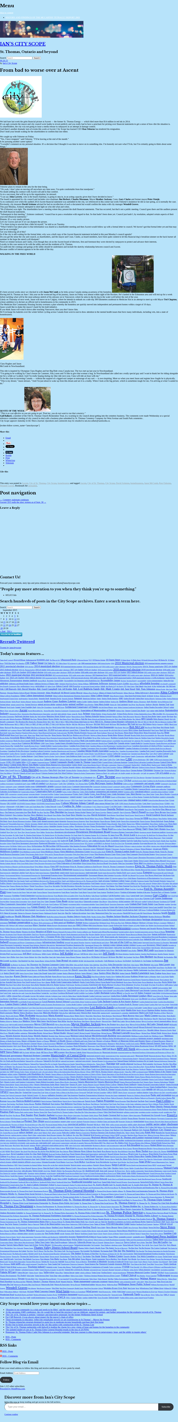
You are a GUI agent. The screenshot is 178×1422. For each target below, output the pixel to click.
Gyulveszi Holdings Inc (167, 910)
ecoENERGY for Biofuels (102, 843)
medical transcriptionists (112, 1027)
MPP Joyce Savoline (142, 1049)
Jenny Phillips (11, 957)
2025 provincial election (80, 678)
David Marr (13, 818)
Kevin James (128, 982)
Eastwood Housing (47, 843)
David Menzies (51, 818)
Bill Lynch (105, 724)
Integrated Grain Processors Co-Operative (155, 942)
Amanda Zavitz (55, 698)
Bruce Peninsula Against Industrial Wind (59, 738)
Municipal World (141, 1056)
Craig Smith (79, 800)
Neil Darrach (138, 1064)
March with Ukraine (12, 1016)
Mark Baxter (97, 1016)
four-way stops (31, 892)
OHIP (93, 1072)
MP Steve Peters (47, 1052)
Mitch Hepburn (121, 1043)
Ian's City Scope (23, 44)
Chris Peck (52, 770)
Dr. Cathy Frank (18, 835)
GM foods (137, 901)
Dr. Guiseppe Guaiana (89, 835)
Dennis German (145, 821)
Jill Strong (111, 957)
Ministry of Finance (42, 1041)
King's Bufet (17, 985)
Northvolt (142, 1069)
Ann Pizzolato (140, 704)
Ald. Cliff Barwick (8, 689)
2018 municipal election (127, 669)
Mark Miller (19, 1018)
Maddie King (131, 1010)
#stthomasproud (31, 660)
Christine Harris (125, 770)
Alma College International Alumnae (36, 695)
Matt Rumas (77, 1021)
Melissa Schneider (49, 1030)
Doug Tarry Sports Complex (27, 832)
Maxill (114, 1021)
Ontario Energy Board (104, 1077)
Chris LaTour (43, 770)
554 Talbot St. (49, 663)
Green (29, 907)
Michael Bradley (59, 1033)
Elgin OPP (54, 866)
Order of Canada (50, 1092)
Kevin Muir (157, 982)
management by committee (119, 1013)
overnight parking (171, 1092)
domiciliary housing (55, 826)
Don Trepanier (26, 829)
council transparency (61, 797)
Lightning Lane (56, 996)
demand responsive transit (50, 821)
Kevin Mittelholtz (147, 982)
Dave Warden (77, 815)
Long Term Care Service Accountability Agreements (45, 1008)
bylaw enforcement (157, 741)
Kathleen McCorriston (123, 977)
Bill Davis (62, 724)
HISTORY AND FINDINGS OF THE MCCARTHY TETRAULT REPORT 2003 (43, 17)
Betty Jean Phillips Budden (123, 719)
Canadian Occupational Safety (129, 751)
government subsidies (88, 904)
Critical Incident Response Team (158, 800)
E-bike (47, 841)
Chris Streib (61, 770)
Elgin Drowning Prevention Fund (45, 863)
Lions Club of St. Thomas (161, 996)
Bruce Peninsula (41, 738)
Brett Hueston (119, 733)
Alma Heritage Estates (117, 696)
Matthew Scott (17, 1021)
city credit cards (112, 773)
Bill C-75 (48, 724)
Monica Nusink (43, 1046)
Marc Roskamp (27, 1015)
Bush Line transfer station (90, 740)
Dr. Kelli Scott (151, 835)
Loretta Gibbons (84, 1008)
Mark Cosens (151, 1015)
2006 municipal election (89, 663)
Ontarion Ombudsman (161, 1082)
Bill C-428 (55, 724)
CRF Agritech (108, 800)
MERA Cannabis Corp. (139, 1030)
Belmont (26, 719)
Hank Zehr (61, 913)
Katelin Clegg (110, 976)
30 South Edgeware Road (149, 660)
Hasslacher (157, 913)
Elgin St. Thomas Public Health (153, 866)
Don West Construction (40, 829)
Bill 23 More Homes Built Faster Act (77, 722)
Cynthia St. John (71, 806)
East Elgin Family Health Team (159, 841)
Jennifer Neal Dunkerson (149, 954)
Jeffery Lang (46, 954)
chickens (78, 767)
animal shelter (62, 704)
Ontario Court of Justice (62, 1077)
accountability (142, 680)
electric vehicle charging (53, 849)
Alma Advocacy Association (147, 693)
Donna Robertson (165, 826)
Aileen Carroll (62, 686)
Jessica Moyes (86, 957)
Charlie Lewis (155, 765)
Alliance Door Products (90, 693)
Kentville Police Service (14, 982)
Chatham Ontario (28, 767)
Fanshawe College (117, 881)
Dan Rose (40, 812)
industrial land (149, 939)
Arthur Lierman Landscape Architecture (130, 707)
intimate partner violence (126, 945)
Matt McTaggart (51, 1021)
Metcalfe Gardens (14, 1033)
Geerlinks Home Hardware (57, 898)
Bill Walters (147, 724)
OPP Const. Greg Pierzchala (165, 1089)
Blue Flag (49, 727)
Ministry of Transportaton (88, 1044)
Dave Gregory (6, 815)
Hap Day (68, 913)
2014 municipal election (47, 666)
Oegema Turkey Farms (21, 1072)
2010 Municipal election (129, 663)
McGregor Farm (5, 1027)
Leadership (172, 990)
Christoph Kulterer (170, 770)
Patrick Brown (57, 1101)
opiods (143, 1089)
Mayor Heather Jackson (86, 1024)
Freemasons (8, 895)
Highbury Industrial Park (91, 923)
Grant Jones (147, 904)
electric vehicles (67, 849)
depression (34, 824)
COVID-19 (49, 800)
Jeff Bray (27, 953)
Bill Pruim (113, 724)
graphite (167, 904)
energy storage (131, 873)
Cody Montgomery (52, 783)
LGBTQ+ (3, 996)
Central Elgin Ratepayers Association (55, 765)
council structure (46, 797)
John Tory (93, 967)
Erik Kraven (167, 875)
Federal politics (54, 883)
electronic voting (89, 849)
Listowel (68, 999)
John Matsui (11, 967)
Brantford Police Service (30, 733)
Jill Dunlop (95, 957)
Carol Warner (39, 756)
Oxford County (33, 1095)
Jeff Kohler (66, 953)
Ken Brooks (65, 979)
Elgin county (40, 857)
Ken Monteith (118, 980)
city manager (151, 773)
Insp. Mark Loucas (135, 942)
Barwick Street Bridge (149, 716)
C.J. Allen (168, 740)
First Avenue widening (98, 886)
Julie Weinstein (128, 970)
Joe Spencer (22, 965)
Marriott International (64, 1018)
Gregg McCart (19, 910)
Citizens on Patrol (101, 773)
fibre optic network (145, 883)
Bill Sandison (122, 724)
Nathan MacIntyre (116, 1058)
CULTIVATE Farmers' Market (26, 803)
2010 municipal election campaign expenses (158, 663)
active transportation (155, 681)
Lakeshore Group (119, 988)
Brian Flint (160, 733)
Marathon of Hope (160, 1013)
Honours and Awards (148, 928)
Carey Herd (153, 753)
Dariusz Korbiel (80, 812)
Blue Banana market (18, 727)
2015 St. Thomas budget (27, 670)
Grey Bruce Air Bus (100, 910)
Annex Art (113, 704)
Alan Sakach (139, 686)
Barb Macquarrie (128, 716)
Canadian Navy (114, 751)
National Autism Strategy (130, 1058)
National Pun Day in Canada (48, 1064)
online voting (12, 1074)
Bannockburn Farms (78, 716)
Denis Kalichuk (95, 821)
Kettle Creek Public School (90, 982)
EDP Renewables (62, 846)
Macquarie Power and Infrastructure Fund (106, 1010)
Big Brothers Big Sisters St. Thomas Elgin (31, 722)
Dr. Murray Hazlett (24, 838)
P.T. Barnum (43, 1095)
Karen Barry (9, 977)
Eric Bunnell (132, 875)
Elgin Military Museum (42, 866)
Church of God (25, 773)
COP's (6, 794)
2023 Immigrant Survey (100, 675)
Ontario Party (64, 1085)
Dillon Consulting (142, 824)
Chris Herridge (30, 770)
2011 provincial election (12, 666)
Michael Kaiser (96, 1033)
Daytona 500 (138, 818)
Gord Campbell (33, 904)
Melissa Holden (28, 1030)
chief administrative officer (91, 767)
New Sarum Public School (65, 1066)
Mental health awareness (93, 1030)
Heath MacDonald (27, 920)
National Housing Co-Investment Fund (104, 1061)
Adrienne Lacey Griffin (119, 683)
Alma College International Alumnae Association (71, 696)
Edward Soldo (119, 846)
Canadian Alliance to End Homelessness (103, 746)
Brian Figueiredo (150, 733)
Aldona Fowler (160, 689)
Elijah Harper (34, 870)
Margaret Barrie (42, 1016)
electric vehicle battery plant (36, 849)
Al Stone (156, 696)
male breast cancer (75, 1013)
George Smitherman (163, 898)
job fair (80, 961)
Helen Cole (37, 920)
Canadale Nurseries (149, 743)
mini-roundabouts (132, 1038)
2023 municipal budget (118, 675)
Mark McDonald (7, 1018)
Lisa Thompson (59, 999)
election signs (155, 846)
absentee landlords (30, 681)
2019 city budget (19, 672)
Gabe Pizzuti (96, 895)
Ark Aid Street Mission (106, 707)
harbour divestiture (79, 913)
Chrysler (16, 773)
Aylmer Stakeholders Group (143, 714)
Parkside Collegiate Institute (35, 1098)
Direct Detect (154, 824)
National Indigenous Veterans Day (165, 1061)
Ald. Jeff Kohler (65, 689)
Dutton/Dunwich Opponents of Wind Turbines (30, 841)
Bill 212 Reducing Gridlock (164, 722)
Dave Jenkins (18, 815)
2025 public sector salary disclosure (101, 678)
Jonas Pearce (160, 967)
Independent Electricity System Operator (15, 939)
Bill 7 (53, 722)
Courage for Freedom (151, 797)
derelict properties (63, 824)
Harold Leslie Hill (137, 913)
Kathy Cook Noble (163, 976)
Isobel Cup (81, 947)
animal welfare (76, 704)
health (164, 913)
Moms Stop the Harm (29, 1046)
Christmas (148, 770)
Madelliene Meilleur (167, 1010)
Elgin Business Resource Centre (105, 854)
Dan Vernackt (69, 812)
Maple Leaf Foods (146, 1013)
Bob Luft (126, 727)
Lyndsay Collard (17, 1010)
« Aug (2, 631)
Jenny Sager (20, 957)
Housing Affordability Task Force (28, 934)
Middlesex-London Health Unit (141, 1036)
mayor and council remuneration (21, 1024)
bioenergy (160, 724)
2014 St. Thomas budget (134, 666)
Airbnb (102, 686)
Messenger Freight (166, 1030)
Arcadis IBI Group (58, 707)
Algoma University (37, 693)
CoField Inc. (71, 784)
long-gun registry (164, 1004)
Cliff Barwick (14, 780)
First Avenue (87, 886)
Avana (69, 714)
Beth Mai (84, 719)
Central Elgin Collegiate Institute (114, 762)
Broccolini (161, 735)
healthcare (9, 916)
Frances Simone (42, 892)
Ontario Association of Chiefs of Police (88, 1074)
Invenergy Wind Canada (157, 945)
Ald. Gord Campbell (47, 689)
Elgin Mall (138, 863)
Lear (1, 993)
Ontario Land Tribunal (156, 1079)
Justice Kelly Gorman (55, 973)
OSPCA (109, 1092)
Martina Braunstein (78, 1018)
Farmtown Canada (143, 881)
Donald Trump (121, 826)
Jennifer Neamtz (163, 954)
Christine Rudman (137, 770)
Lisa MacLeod (22, 999)
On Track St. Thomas (106, 1089)
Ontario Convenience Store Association (37, 1076)
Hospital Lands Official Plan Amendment (105, 932)
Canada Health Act (136, 743)
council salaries (33, 797)
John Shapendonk (76, 967)
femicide (103, 883)
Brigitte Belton (112, 735)
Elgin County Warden (131, 861)
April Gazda (11, 707)
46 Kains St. (162, 660)
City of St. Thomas (37, 483)
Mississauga (111, 1043)
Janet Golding (100, 950)
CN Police (120, 781)
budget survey (105, 738)
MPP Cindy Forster (79, 1049)
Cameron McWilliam (31, 743)
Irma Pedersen (11, 948)
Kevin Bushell (106, 982)
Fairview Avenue (6, 881)
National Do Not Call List (51, 1061)
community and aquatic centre (147, 783)
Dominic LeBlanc (68, 826)
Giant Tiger (40, 901)
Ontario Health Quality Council (47, 1079)
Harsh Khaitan (147, 913)
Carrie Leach (86, 756)
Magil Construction (6, 1013)
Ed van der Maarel (106, 846)
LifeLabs (48, 996)
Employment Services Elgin (107, 873)
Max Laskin (121, 1021)
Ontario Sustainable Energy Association (12, 1089)
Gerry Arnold (32, 901)
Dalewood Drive (28, 809)
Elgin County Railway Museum (82, 860)
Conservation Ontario (28, 792)
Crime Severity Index (120, 800)
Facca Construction (166, 878)
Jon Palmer (11, 970)
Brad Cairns (155, 730)
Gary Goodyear (173, 895)
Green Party (168, 907)
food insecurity (39, 889)
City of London (162, 773)
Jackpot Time (136, 947)
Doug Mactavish (128, 829)
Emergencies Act (5, 873)
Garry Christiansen (146, 896)
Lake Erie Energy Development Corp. (43, 988)
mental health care (110, 1029)
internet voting (109, 945)
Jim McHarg (14, 961)
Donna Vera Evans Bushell (10, 829)
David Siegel (61, 818)
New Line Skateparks (30, 1066)
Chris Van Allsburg (6, 773)
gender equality (84, 899)
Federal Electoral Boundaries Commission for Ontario (30, 883)
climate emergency (42, 781)
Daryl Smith (150, 812)
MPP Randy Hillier (168, 1049)
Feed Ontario (95, 883)
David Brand (120, 815)
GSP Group (142, 910)
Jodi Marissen (109, 961)
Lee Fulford (53, 993)
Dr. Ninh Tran (37, 838)
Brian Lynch (40, 735)
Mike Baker (31, 1038)
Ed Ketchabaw (37, 846)
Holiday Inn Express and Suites (159, 925)
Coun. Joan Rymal (98, 794)
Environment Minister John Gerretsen (101, 875)
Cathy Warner (120, 760)
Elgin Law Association (125, 863)
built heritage (37, 740)
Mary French (97, 1018)
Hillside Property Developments (57, 925)
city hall (143, 773)
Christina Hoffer (71, 770)
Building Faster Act (135, 738)
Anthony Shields (151, 704)
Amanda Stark (44, 698)
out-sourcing (132, 1092)
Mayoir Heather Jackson (133, 1021)
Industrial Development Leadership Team (130, 939)
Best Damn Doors (65, 719)
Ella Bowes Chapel (105, 869)
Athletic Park (120, 710)
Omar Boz (128, 1072)
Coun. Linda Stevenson (116, 794)
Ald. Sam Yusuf (127, 689)
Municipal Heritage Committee (36, 1055)
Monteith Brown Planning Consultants (60, 1046)
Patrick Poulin (90, 1101)
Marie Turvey (80, 1016)
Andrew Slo (114, 701)
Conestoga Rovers (144, 789)
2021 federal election (135, 672)
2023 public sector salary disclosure (138, 675)
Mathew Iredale (128, 1019)
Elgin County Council (71, 858)
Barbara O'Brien (117, 716)
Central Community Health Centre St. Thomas (70, 762)
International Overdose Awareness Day (70, 945)
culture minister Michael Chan (104, 803)
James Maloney (37, 950)
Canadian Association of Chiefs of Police (147, 746)
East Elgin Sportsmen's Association (25, 843)
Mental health (77, 1030)
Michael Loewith (121, 1032)
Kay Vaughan (11, 980)
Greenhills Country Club (83, 907)
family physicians (104, 881)
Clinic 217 (64, 781)
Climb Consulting (55, 781)
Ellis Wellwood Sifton (128, 869)
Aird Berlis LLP (111, 686)
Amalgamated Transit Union (9, 698)
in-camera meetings (134, 937)
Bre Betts (71, 733)
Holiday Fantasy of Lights (131, 925)
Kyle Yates (152, 985)
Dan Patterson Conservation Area (16, 812)
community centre (11, 786)
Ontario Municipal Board (108, 1082)
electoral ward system (8, 849)
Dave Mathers (37, 815)
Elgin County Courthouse (92, 857)
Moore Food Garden (107, 1046)
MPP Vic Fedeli (24, 1052)
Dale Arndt (3, 809)
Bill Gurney (89, 724)
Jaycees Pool (5, 954)
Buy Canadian (145, 741)
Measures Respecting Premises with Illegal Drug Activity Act (53, 1027)
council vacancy (76, 797)
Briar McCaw (67, 735)
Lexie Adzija (156, 993)
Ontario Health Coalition (26, 1079)
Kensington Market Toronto (150, 979)
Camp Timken (49, 743)
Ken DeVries (86, 979)
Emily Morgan (30, 873)
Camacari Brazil (16, 743)
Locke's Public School (77, 1002)
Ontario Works (50, 1090)
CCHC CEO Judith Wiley (16, 762)
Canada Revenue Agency (32, 746)
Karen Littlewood (34, 977)
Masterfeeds (119, 1018)
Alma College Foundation (10, 696)
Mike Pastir (68, 1038)
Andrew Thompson (140, 701)
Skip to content (6, 13)
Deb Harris (3, 821)
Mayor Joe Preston (108, 1024)
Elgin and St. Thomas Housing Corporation (59, 854)
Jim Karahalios (168, 957)
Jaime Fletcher (16, 950)
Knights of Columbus (82, 985)
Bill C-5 (17, 724)
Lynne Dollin (54, 1010)
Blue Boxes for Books (38, 727)
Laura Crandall (107, 990)
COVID (38, 800)
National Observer (24, 1064)
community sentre (99, 789)
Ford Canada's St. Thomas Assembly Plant (111, 889)
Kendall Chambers (75, 979)
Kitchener (63, 985)
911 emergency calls (74, 663)
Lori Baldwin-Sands (102, 1007)
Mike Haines (48, 1038)
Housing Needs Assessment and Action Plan (74, 934)
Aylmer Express (96, 714)
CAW (129, 759)
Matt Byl (155, 1018)
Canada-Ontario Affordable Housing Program (70, 743)
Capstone (109, 753)
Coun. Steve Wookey (163, 794)
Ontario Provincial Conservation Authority (151, 1085)
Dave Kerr (27, 815)
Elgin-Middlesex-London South (29, 852)
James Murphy (59, 951)
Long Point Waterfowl (21, 1008)
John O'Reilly (41, 967)
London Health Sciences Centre (93, 1004)
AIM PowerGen (74, 686)
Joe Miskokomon (157, 961)
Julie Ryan (110, 970)
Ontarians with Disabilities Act (31, 1074)
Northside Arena (119, 1069)
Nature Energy (101, 1064)
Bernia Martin (42, 719)
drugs (115, 837)
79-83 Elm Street (9, 663)
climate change (27, 780)
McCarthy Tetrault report (158, 1024)
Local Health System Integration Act (30, 1002)
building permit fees (6, 741)
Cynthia (59, 806)
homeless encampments (63, 928)
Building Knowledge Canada (164, 738)
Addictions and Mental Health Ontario (21, 684)
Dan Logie (148, 809)
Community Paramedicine (8, 789)
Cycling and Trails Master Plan (34, 806)
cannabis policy (54, 753)
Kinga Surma (26, 985)
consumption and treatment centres (109, 791)
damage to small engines (66, 809)
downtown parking (159, 832)
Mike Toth (87, 1039)
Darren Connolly (113, 812)
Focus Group (4, 889)
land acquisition (163, 988)
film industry (174, 883)
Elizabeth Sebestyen (62, 869)
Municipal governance (11, 1055)
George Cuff (148, 898)
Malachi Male (38, 1013)
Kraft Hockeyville (95, 985)
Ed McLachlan (49, 846)
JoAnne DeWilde (50, 961)
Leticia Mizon (116, 993)
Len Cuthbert (89, 993)
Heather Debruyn (74, 917)
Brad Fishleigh (171, 730)
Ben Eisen (33, 719)
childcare (127, 767)
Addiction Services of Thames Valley (46, 684)
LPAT (175, 1008)
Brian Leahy (23, 735)
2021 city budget (119, 672)
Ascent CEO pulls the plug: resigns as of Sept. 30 (23, 502)
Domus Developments (97, 826)
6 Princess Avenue (82, 660)
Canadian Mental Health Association (92, 751)
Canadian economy (116, 748)
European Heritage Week (77, 878)
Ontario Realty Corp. (11, 1087)
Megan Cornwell (132, 1027)
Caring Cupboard (163, 754)
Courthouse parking (26, 800)
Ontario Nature (148, 1082)
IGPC (102, 937)
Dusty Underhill (167, 838)
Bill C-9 (22, 724)
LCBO (166, 990)
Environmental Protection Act (30, 875)
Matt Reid (70, 1021)
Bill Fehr (75, 724)
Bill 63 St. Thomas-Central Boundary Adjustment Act (116, 722)
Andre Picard (16, 701)
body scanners (12, 730)
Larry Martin (89, 990)
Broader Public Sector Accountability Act (144, 735)
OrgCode (90, 1092)
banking (68, 716)
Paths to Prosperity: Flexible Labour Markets (125, 1098)
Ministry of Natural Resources (155, 1041)
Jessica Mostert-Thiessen (73, 957)
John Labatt (154, 965)
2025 (7, 678)
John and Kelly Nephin (81, 965)
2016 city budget (40, 670)
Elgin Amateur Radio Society (34, 854)
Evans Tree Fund (90, 878)
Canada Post (18, 746)
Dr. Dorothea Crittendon (63, 835)
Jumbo (136, 970)
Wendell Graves (7, 486)
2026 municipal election (141, 678)
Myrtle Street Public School (16, 1058)
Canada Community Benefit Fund (96, 743)
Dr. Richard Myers (61, 838)
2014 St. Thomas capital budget (153, 667)
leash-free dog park (18, 993)
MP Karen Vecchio (52, 1049)
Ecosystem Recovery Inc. (148, 843)
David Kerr (4, 818)
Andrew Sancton (92, 702)
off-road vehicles (47, 1072)
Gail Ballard (104, 895)
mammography (106, 1013)
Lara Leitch (71, 990)
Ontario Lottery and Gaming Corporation (19, 1082)
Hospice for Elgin (28, 932)
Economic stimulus (132, 843)
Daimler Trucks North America (163, 807)
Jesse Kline (45, 957)
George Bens (139, 898)
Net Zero (166, 1064)
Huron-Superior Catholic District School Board (22, 937)
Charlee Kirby (135, 765)
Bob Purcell (149, 727)
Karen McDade (46, 977)
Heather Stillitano (15, 920)
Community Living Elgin (143, 786)
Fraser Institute (101, 892)
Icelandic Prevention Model (75, 937)
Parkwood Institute (53, 1098)
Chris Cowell (9, 770)
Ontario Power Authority (127, 1084)
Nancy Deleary (31, 1058)
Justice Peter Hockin (109, 973)
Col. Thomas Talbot (82, 783)
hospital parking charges (126, 932)
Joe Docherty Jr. (137, 961)
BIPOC (166, 724)
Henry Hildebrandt (56, 920)
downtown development (65, 832)
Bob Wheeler (165, 727)
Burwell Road (75, 741)
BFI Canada (147, 719)
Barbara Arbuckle (92, 716)
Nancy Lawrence (41, 1059)
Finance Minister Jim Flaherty (19, 886)
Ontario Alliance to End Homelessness (63, 1074)
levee (132, 993)
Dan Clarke (77, 809)
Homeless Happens (80, 929)
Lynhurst (39, 1010)
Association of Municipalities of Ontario (98, 710)
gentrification (129, 898)
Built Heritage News (51, 741)
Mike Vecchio (96, 1039)
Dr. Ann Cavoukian (6, 835)
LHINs (9, 996)
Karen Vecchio (83, 976)
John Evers (127, 965)
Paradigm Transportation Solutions (91, 1095)
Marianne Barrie (69, 1016)
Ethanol (46, 877)
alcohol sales (161, 686)
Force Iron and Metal (70, 889)
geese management (73, 899)
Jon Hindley (169, 967)
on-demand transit (142, 1072)
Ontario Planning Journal (91, 1084)
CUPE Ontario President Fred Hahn (130, 803)
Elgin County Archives (56, 858)
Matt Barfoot (148, 1018)
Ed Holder (13, 846)
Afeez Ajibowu (134, 684)
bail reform (42, 716)
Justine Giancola (125, 973)
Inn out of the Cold (119, 942)
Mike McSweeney (58, 1038)
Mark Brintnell (117, 1016)
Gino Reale (62, 901)
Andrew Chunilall (37, 701)
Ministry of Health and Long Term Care (81, 1041)
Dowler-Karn (49, 832)
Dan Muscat (166, 809)
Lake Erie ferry (61, 988)
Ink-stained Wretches (77, 942)
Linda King (116, 996)
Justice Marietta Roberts (72, 973)
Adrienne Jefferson (98, 683)
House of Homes (159, 932)
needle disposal (126, 1064)
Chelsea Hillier (40, 767)
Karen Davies (21, 976)
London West (153, 1004)
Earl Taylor (75, 840)
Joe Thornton (32, 964)
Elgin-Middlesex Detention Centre (75, 851)
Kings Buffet (35, 985)
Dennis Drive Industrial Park (130, 821)
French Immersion (27, 895)
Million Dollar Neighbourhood (114, 1039)
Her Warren (34, 923)
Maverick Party (107, 1021)
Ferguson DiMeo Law (131, 883)
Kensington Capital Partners (132, 979)
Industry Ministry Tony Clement (166, 939)
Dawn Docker (99, 818)
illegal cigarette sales (111, 937)
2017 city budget (77, 670)
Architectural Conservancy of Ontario (81, 707)
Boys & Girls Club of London (118, 730)
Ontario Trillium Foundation (35, 1089)
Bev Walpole (137, 719)
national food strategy (68, 1061)
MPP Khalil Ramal (155, 1049)
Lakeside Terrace (132, 988)
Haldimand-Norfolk (50, 913)
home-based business (39, 928)
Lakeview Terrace (145, 988)
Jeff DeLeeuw (36, 954)
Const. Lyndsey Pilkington (70, 792)
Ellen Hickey (116, 869)
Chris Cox (17, 770)
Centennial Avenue (43, 762)
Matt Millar (62, 1021)
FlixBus (174, 886)
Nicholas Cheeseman (113, 1066)
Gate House (25, 898)
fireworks (78, 886)
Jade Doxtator (155, 947)
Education (92, 845)
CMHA (85, 780)
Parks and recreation (161, 1095)
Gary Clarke (160, 895)
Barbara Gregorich (106, 716)
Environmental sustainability (76, 875)
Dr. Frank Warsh (76, 835)
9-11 (90, 660)
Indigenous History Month (84, 939)
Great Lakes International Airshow (15, 907)
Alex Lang (169, 689)
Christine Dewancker (98, 770)
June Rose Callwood (154, 970)
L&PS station (169, 985)
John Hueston (145, 965)
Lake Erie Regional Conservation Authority (82, 988)
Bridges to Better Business (99, 735)
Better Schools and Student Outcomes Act (101, 719)
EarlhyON (64, 841)
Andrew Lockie (81, 702)
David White (89, 818)
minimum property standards (149, 1038)
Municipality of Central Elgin (68, 1055)
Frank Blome (65, 892)
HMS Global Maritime (95, 925)
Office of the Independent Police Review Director (70, 1072)
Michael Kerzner (106, 1033)
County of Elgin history (118, 797)
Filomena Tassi (4, 886)
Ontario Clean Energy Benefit (9, 1077)
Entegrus (147, 872)
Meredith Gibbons (153, 1030)
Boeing (19, 730)
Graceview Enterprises (117, 904)
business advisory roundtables (110, 741)
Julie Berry (92, 970)
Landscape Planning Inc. (58, 990)
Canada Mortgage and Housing (166, 743)
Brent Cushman (102, 733)
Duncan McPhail (141, 838)
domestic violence (43, 826)
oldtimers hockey (118, 1072)
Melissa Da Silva (17, 1030)
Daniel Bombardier (88, 809)
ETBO (39, 878)
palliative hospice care (57, 1095)
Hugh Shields (120, 934)
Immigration (123, 937)
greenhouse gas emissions (100, 907)
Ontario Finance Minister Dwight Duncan (148, 1077)
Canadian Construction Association (69, 748)
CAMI (43, 743)
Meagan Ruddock (27, 1027)
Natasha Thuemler (79, 1059)
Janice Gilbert (110, 950)
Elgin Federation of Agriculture (68, 863)
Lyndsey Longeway (29, 1010)
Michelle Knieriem (13, 1036)
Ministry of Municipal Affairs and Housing (128, 1041)
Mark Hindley (171, 1016)
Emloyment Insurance (42, 873)
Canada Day (112, 743)
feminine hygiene (112, 883)
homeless (50, 929)
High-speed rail (60, 922)
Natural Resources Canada (66, 1064)
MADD (123, 1010)
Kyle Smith (144, 985)
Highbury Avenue (74, 922)
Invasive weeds (141, 945)
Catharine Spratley (51, 759)
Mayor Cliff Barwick (44, 1024)
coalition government (7, 783)
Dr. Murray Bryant (11, 838)
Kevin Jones (137, 982)
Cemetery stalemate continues (14, 500)
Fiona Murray (39, 886)
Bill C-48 (42, 724)
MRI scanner (59, 1052)
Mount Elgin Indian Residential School (139, 1046)
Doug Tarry (141, 828)
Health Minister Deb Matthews (30, 916)
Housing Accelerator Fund (8, 934)
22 (4, 625)
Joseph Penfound (20, 970)
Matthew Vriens (29, 1021)
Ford (80, 889)
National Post (34, 1064)
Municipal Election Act (94, 1052)
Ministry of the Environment (46, 1043)
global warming (124, 901)
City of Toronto (71, 777)
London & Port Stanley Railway (125, 1001)
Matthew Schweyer (6, 1021)
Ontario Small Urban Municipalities (107, 1087)
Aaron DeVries (170, 678)
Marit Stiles (89, 1016)
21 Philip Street (136, 660)
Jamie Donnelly (88, 950)
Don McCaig (153, 826)
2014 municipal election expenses (71, 667)
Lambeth (155, 988)
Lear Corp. (7, 993)
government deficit (74, 904)
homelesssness (136, 483)
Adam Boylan (168, 681)
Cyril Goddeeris (86, 806)
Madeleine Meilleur (153, 1010)
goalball (144, 901)
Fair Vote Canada (19, 881)
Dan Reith (32, 812)
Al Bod (154, 686)
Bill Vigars (139, 724)
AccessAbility (59, 681)
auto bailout (159, 711)
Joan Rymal (62, 960)
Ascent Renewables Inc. (35, 710)
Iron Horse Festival (23, 947)
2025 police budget (64, 678)
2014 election (29, 666)
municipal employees (125, 1052)
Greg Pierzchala (51, 910)
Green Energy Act (40, 907)
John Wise (116, 967)
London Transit (144, 1004)
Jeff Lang (77, 954)
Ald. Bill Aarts (170, 686)
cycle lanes (19, 806)
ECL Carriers (89, 843)
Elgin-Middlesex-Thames (50, 852)
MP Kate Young (65, 1049)
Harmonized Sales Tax (103, 913)
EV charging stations (116, 878)
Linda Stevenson (129, 995)
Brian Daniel (129, 733)
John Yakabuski (142, 967)
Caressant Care (125, 753)
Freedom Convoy (113, 892)
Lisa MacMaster (33, 999)
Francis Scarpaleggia (54, 892)
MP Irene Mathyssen (19, 1049)
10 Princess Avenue (98, 660)
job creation (73, 961)
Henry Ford (45, 920)
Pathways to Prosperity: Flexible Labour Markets (156, 1098)
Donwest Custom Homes (57, 829)
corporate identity (34, 794)
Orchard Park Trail (38, 1092)
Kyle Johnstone (127, 985)
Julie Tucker (119, 970)
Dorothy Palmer (85, 829)
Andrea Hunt (139, 699)
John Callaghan (94, 965)
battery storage (161, 716)
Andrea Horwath (129, 699)
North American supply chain (53, 1069)
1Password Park (68, 660)
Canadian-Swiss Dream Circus (79, 746)
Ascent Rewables (49, 710)
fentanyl (121, 883)
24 (10, 625)
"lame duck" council (6, 660)
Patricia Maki (11, 1101)
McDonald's (173, 1024)
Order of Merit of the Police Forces (67, 1092)
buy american (136, 741)
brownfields (14, 738)
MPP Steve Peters (9, 1052)
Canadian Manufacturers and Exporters (63, 751)
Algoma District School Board (18, 693)
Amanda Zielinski (67, 698)
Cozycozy (67, 800)
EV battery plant (103, 878)
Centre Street (77, 765)
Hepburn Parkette (69, 920)
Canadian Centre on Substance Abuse (17, 748)
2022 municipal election (18, 675)
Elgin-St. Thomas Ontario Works (147, 852)
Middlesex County (158, 1036)
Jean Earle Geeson (16, 954)
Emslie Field (121, 873)
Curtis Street (146, 803)
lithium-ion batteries (77, 999)
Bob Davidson (92, 727)
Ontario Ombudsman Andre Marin (47, 1085)
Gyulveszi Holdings (153, 910)
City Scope (52, 483)
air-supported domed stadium (90, 686)
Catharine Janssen (27, 760)
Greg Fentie (9, 910)
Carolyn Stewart (60, 756)
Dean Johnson (153, 818)
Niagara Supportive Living (94, 1066)
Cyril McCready (116, 807)
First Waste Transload (122, 886)
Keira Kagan (28, 979)
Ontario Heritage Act (69, 1079)
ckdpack (118, 777)
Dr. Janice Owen (113, 835)
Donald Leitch (110, 826)
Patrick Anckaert (46, 1101)
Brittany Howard (124, 735)
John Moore (21, 967)
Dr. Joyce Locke (141, 835)
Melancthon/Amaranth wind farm (164, 1027)
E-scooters (53, 841)
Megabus (124, 1027)
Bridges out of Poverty (81, 735)
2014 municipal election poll (92, 666)
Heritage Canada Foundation (106, 919)
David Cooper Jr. (140, 815)
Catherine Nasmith (79, 759)
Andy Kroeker (152, 702)
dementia (62, 821)
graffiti (127, 904)
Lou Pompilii (167, 1007)
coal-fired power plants (139, 781)
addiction (4, 683)
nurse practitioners (158, 1069)
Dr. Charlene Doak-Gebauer (33, 835)
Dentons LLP (4, 824)
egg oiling (147, 846)
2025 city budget (17, 678)
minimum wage (167, 1039)
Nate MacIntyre (91, 1058)
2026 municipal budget (123, 678)
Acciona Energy (132, 680)
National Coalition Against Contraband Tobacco (154, 1058)
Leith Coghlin (79, 993)
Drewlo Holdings (97, 838)
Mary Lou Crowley (108, 1019)
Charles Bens (146, 765)
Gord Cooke (45, 904)
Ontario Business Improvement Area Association (160, 1074)
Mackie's (72, 1010)
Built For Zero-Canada (21, 741)
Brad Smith (3, 733)
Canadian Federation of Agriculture (137, 748)
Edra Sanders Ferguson (78, 846)
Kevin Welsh (167, 982)
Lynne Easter (63, 1010)
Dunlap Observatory (155, 838)
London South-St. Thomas (128, 1004)
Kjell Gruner (70, 985)
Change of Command (124, 765)
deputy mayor (43, 824)
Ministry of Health (57, 1041)
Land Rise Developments (42, 990)
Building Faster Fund (148, 738)
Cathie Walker (92, 759)
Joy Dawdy (73, 970)
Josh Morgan (43, 970)
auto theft (54, 714)
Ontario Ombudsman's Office (24, 1084)
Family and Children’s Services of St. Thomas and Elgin (80, 881)
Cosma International (66, 794)
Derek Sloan (53, 824)
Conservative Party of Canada (48, 791)
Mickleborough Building (104, 1035)
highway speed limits (25, 925)
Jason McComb (151, 483)
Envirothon (118, 875)
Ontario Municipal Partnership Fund (131, 1082)
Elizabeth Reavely (45, 869)
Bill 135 (146, 722)
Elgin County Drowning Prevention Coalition (145, 857)
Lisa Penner (42, 999)
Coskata (56, 794)
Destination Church (76, 824)
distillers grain (163, 824)
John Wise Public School (128, 967)
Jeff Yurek (109, 953)
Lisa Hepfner (4, 999)
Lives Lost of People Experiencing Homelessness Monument (107, 999)
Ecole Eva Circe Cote (117, 843)
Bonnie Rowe (85, 730)
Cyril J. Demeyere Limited (100, 806)
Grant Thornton (159, 904)
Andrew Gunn (51, 701)
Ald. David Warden (26, 689)
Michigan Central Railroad (81, 1036)
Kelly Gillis (57, 979)
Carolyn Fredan (49, 756)
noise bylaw (124, 1066)
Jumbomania (143, 970)
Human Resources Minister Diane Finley (138, 934)
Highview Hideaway (132, 923)
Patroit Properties (120, 1101)
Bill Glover (81, 724)
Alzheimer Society (166, 696)
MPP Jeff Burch (109, 1049)
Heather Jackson (113, 916)
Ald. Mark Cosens (110, 688)
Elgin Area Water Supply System (83, 854)
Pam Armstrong (72, 1095)
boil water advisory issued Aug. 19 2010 (38, 730)
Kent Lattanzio (164, 979)
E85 (59, 841)
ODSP (12, 1072)
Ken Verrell (26, 982)
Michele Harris (166, 1033)
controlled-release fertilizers (159, 792)
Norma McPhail (150, 1066)
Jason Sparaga (159, 951)
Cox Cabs (60, 800)
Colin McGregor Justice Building (105, 783)
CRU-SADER (11, 803)
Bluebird (28, 727)
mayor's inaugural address (162, 1021)
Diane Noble (122, 824)
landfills (15, 990)
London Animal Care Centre (148, 1002)
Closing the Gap (75, 781)
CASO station (114, 756)
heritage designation (152, 919)
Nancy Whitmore (66, 1058)
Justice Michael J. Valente (89, 973)
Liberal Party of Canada (21, 996)
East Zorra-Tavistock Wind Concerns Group (70, 843)
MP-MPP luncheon (161, 1046)
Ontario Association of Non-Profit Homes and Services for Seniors (123, 1074)
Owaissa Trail (4, 1095)
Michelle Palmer (27, 1036)
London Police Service (110, 1004)
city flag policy (135, 773)
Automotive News (15, 714)
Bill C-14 (29, 724)
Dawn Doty (109, 818)
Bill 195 (151, 722)
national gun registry (83, 1061)
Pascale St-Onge (84, 1098)
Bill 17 (62, 722)
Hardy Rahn (91, 913)
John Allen (69, 965)
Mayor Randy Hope (122, 1024)
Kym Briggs (160, 985)
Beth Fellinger (76, 719)
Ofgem (88, 1072)
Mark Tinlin (29, 1018)
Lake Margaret (105, 987)
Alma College (169, 692)
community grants (44, 786)
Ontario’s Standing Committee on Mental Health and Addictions (76, 1089)
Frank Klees (74, 892)
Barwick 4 (138, 716)
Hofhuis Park (118, 925)
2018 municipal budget (105, 670)
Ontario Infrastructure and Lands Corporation (134, 1079)
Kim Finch (9, 985)
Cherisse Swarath (68, 767)
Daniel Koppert (100, 809)
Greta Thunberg (70, 910)
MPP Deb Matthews (95, 1049)
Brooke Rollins (5, 738)
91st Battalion (20, 663)
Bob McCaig (136, 727)
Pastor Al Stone (106, 1098)
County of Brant (88, 797)
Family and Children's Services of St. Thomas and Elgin (43, 881)
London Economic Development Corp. (52, 1004)
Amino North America (110, 698)
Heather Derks (86, 917)
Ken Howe (94, 980)
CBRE (152, 759)
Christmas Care (159, 770)
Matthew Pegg (171, 1018)
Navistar (110, 1063)
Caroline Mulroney (27, 756)
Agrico (32, 686)
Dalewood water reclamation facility (45, 809)
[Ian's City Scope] (41, 37)
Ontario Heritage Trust (89, 1079)
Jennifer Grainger (135, 954)
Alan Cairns (131, 686)
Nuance (149, 1069)
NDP (117, 1064)
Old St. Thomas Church (104, 1072)
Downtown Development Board (93, 831)
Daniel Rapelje (129, 809)
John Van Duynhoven (104, 967)
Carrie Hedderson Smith (74, 756)
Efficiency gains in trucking (133, 846)
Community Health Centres (63, 786)
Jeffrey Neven (93, 954)
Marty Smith (88, 1018)
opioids (149, 1089)
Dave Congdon (171, 812)
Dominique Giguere (82, 826)
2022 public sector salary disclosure (80, 675)
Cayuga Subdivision (139, 759)
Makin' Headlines (26, 1013)
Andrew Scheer (104, 702)
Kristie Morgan (107, 985)
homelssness (135, 928)
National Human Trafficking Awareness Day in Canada (135, 1061)
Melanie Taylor (6, 1030)
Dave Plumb (66, 815)
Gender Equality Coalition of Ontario (102, 898)
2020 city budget (73, 672)
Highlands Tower (104, 923)
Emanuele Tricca (171, 870)
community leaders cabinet (121, 786)
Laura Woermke (144, 990)
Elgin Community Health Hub (22, 857)
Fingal (32, 886)
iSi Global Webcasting (56, 947)
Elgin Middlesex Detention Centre (154, 863)
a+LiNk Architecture (158, 678)
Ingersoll (67, 942)
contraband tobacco (142, 791)
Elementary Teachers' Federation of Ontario (126, 849)
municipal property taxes (95, 1056)
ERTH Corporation (24, 878)
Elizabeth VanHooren (92, 869)
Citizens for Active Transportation (84, 773)
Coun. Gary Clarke (81, 794)
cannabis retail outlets (67, 754)
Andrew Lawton (67, 701)
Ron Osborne (165, 483)
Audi (148, 710)
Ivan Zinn (90, 947)
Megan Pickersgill (146, 1027)
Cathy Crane (103, 760)
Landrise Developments (25, 990)
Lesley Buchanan (102, 993)
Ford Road (140, 889)
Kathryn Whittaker (150, 976)
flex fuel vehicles (165, 886)
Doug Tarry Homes (157, 829)
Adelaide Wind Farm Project (68, 684)
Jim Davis (136, 957)
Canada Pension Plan (6, 746)
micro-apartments (124, 1036)
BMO (64, 727)
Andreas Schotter (5, 701)
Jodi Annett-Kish (89, 961)
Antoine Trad (164, 704)
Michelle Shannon (41, 1036)
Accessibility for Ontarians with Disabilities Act (82, 681)
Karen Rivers (57, 977)
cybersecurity (10, 807)
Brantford (18, 733)
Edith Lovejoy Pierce (24, 846)
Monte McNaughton (80, 1046)
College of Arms (128, 783)
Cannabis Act (31, 753)
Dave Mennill (48, 815)
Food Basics (29, 889)
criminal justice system (138, 800)
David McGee (38, 818)
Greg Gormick (30, 910)
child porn (134, 767)
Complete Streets (131, 789)
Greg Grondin (40, 910)
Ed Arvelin (160, 843)
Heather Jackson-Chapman (134, 916)
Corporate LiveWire (47, 794)
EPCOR (124, 875)
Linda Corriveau (95, 996)
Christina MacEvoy (83, 770)
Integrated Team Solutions (31, 945)
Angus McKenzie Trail (165, 701)
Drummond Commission (127, 838)
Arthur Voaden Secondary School (156, 707)
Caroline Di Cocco (13, 756)
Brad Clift (163, 730)
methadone (24, 1033)
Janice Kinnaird (121, 950)
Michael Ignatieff (85, 1033)
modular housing (6, 1046)
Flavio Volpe (155, 886)
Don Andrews (132, 826)
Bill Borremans (9, 724)
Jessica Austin (60, 957)
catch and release (150, 756)
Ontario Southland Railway (159, 1087)
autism (152, 711)
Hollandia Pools (27, 928)
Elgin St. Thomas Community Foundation (118, 867)
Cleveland (148, 777)
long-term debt (8, 1008)
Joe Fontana (147, 961)
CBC (147, 759)
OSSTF (115, 1092)
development (91, 824)
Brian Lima (31, 735)
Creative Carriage (97, 800)
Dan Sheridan (57, 812)
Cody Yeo (62, 784)
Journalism (53, 970)
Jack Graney (109, 948)
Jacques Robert (146, 947)
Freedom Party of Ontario (160, 892)
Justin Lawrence (140, 972)
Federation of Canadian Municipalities (76, 883)
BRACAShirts (133, 730)
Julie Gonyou (101, 970)
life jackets (40, 996)
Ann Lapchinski (122, 705)
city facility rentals (124, 773)
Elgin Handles (113, 863)
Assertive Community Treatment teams (67, 710)
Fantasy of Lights (131, 881)
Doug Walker (40, 832)
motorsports (120, 1046)
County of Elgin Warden (135, 797)
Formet (9, 892)
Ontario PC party (76, 1085)
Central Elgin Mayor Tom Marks (24, 764)
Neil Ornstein (158, 1064)
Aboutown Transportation (11, 680)
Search (3, 58)
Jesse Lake (52, 957)
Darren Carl (90, 812)
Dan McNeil (156, 809)
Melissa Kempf (38, 1030)
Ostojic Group (122, 1092)
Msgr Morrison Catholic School (75, 1052)
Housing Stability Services (97, 934)
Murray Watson (166, 1056)
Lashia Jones (98, 990)
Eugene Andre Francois (59, 878)
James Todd (69, 951)
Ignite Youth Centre (93, 937)
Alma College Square (99, 695)
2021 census (109, 672)
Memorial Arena (63, 1030)
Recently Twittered (17, 642)
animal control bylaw (17, 704)
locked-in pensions (91, 1002)
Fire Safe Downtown (68, 886)
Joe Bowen (118, 961)
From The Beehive (85, 895)
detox (84, 824)
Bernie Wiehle (54, 719)
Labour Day (7, 988)
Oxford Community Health (18, 1095)
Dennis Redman (169, 821)
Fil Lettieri (165, 883)
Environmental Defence (13, 875)
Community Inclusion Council (103, 786)
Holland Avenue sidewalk (13, 928)
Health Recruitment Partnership (57, 916)
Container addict (129, 792)
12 (15, 619)
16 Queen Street (113, 660)
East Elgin (145, 841)
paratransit (122, 1095)
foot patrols (59, 889)
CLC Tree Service (139, 777)
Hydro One (60, 937)
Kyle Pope (137, 985)
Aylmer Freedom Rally (109, 714)
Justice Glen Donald (40, 973)
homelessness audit (106, 928)
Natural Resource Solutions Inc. (85, 1064)
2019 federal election (35, 672)
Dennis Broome (105, 821)
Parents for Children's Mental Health (138, 1095)
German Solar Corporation (18, 901)
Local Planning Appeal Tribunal (56, 1001)
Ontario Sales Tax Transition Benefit (53, 1087)
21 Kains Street (125, 660)
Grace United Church (102, 904)
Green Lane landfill (156, 907)
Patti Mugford (132, 1101)
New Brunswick (18, 1066)
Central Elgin (96, 762)
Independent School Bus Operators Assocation (46, 939)
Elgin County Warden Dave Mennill (152, 861)
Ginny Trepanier (50, 901)
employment (64, 873)
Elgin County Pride (32, 861)
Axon (80, 714)
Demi (87, 821)
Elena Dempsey (146, 849)
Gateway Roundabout (38, 898)
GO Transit (64, 904)
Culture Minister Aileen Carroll (77, 803)
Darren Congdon (100, 812)
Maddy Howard (142, 1010)
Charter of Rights (166, 765)
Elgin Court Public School (25, 863)
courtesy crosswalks (167, 797)
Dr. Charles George (48, 835)
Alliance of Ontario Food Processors (111, 693)
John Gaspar (135, 965)
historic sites (72, 925)
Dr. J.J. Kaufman (102, 835)
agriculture (40, 686)
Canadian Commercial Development (43, 748)
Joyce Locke (64, 970)
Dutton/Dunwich (7, 840)
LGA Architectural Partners (169, 993)
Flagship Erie (146, 886)
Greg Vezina (60, 910)
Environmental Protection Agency (52, 875)
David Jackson (167, 815)
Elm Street (161, 870)
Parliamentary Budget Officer (69, 1098)
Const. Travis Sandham (87, 792)
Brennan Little (92, 733)
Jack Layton (118, 948)
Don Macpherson (142, 826)
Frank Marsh (83, 892)
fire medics (56, 886)
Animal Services (31, 704)
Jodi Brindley (99, 961)
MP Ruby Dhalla (35, 1052)
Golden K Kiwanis (153, 901)
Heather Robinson (155, 917)
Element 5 (108, 849)
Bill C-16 (35, 724)
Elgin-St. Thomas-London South (120, 851)
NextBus (79, 1066)
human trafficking (159, 934)
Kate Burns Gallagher (99, 976)
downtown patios (171, 832)
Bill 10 (58, 722)
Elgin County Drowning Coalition (116, 857)
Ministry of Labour (103, 1041)
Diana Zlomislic (112, 824)
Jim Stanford (23, 961)
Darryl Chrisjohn (125, 812)
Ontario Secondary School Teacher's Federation (80, 1087)
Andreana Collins (160, 698)
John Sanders (64, 967)
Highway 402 (13, 925)
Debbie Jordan (172, 818)
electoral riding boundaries (169, 846)
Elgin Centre (121, 854)
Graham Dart (135, 904)
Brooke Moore (169, 735)
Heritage (89, 919)
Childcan (119, 767)
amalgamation (23, 698)
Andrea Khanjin (149, 698)
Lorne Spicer (147, 1008)
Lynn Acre (45, 1010)
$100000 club (43, 660)
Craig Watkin (87, 800)
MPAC (170, 1046)
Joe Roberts (14, 965)
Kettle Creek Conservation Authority (65, 982)
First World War (135, 886)
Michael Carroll (73, 1033)
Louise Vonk (157, 1008)
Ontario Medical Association (44, 1082)
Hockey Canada (108, 925)
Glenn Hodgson (113, 901)
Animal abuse (5, 704)
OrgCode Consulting (100, 1092)
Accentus (50, 681)
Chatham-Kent (13, 767)
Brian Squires (57, 735)
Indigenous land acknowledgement (105, 939)
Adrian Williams (83, 684)
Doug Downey (96, 829)
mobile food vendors (133, 1043)
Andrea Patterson (172, 698)
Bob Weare (156, 727)
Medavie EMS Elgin (80, 1027)
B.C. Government (168, 714)
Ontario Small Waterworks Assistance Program (134, 1087)
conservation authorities (158, 789)
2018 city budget (90, 670)
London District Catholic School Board (22, 1004)
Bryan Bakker (87, 738)
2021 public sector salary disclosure (155, 672)
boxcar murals (103, 730)
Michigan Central (64, 1036)
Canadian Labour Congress (40, 751)
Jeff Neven (84, 954)
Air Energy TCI (121, 686)
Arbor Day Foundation (44, 707)
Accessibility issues (110, 680)
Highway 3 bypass (146, 923)
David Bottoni (111, 815)
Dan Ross (47, 812)
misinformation (102, 1043)
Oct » (9, 631)
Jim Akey (119, 957)
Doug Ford (107, 829)
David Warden (79, 818)
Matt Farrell (162, 1018)
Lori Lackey (138, 1008)
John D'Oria (103, 965)
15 (4, 622)
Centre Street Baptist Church (92, 765)
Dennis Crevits (116, 821)
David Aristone (122, 483)
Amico (99, 699)
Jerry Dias (38, 957)
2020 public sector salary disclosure (92, 672)
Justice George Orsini (26, 973)
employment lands (91, 873)
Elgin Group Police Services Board (95, 863)
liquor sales (173, 996)
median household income (95, 1027)
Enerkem (139, 873)
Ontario (48, 1074)
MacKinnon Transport (83, 1010)
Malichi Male (86, 1013)
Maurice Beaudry (95, 1021)
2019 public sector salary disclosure (55, 672)
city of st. (173, 773)
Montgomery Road (93, 1046)
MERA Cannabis (126, 1030)
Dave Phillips (57, 815)
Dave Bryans (160, 812)
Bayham (170, 716)
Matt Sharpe (86, 1021)
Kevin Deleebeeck (117, 982)
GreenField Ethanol (57, 907)
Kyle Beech (117, 985)
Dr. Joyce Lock (127, 835)
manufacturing (134, 1013)
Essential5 (33, 878)
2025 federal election (33, 678)
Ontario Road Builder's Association (29, 1087)
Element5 (100, 849)
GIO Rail (71, 901)
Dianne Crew (131, 824)
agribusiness (25, 686)
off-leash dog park (36, 1072)
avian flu (74, 714)
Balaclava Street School (56, 716)
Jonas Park (152, 967)
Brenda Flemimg (80, 733)
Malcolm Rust (63, 1013)
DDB (145, 818)
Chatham (3, 767)
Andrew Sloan (126, 701)
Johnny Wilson (30, 967)
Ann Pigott (131, 704)
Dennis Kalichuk (157, 821)
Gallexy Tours (125, 895)
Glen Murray (103, 901)
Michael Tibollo (156, 1033)
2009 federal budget (103, 663)
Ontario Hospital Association (109, 1079)
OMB (134, 1072)
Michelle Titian (53, 1036)
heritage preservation (19, 922)
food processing (49, 889)
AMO (121, 698)
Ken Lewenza (105, 979)
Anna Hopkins (89, 704)
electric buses (22, 849)
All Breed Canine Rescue (72, 692)
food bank (12, 889)
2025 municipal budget (49, 678)
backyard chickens (22, 716)
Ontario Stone (172, 1087)
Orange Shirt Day (15, 1092)
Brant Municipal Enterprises (47, 733)
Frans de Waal (91, 892)
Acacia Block (42, 680)
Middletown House (21, 1038)
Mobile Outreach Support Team (152, 1043)
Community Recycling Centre (42, 789)
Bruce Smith (77, 738)
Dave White (87, 815)
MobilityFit (169, 1043)
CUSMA (167, 803)
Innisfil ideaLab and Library (100, 942)
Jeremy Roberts (29, 957)
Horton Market (15, 932)
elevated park (157, 849)
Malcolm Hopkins (51, 1012)
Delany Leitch (36, 821)
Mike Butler (39, 1038)
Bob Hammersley (107, 727)
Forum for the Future (19, 892)
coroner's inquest (22, 794)
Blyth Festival (57, 727)
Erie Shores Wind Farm (153, 875)
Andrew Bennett (26, 701)
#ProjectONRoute (19, 660)
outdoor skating (143, 1092)
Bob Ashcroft (70, 727)
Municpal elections (155, 1056)
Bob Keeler (118, 727)
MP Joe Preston (35, 1048)
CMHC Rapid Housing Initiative (106, 781)
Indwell (4, 942)
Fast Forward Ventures (157, 881)
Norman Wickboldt (163, 1067)
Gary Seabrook (5, 898)
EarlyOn (130, 841)
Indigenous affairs (68, 939)
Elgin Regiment (64, 867)
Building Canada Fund (119, 738)
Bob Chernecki (80, 727)
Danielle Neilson (115, 809)
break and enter (62, 733)
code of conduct (38, 783)
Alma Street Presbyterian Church (135, 696)
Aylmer (86, 713)
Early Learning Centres (116, 840)
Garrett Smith (134, 896)
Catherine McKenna (65, 759)
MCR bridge (15, 1027)
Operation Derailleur (121, 1089)
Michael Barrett (48, 1033)
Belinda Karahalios (16, 719)
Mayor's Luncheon (148, 1021)
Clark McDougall (127, 777)
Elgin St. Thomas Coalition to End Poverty (86, 867)
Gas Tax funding (15, 898)
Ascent (25, 483)
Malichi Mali (96, 1013)
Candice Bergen (14, 753)
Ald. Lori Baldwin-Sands (86, 688)
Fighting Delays (157, 883)
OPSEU (4, 1092)
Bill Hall (97, 724)
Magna (16, 1013)
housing (170, 931)
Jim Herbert (146, 956)
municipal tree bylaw (112, 1056)
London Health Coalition (74, 1004)
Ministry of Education (28, 1041)
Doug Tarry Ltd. (12, 832)
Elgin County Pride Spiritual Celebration (52, 861)
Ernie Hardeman (11, 878)
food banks (20, 889)
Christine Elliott (113, 770)
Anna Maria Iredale (101, 704)
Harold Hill (127, 913)
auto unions (62, 714)
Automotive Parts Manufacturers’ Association (36, 714)
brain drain (11, 733)
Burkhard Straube (65, 741)
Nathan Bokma (103, 1058)
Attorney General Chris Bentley (135, 711)
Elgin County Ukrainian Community (111, 861)
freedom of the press (143, 892)
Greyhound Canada (114, 910)
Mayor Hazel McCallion (63, 1024)
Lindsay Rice (145, 995)
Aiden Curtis (51, 686)
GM (132, 901)
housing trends (111, 934)
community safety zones (62, 789)
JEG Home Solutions (122, 954)
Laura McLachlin (118, 990)
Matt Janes (41, 1021)
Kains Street (166, 973)
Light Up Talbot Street (69, 996)
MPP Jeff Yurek (126, 1048)
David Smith (70, 818)
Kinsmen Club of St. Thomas (49, 985)
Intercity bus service (47, 945)
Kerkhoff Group (35, 982)
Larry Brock (81, 990)
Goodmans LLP (165, 901)
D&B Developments (130, 806)
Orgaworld (82, 1092)
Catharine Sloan (38, 759)
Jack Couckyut (99, 948)
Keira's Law (20, 979)
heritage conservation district (130, 920)
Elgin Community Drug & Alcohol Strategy (140, 854)
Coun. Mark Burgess (133, 794)
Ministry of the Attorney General (24, 1044)
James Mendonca (48, 950)
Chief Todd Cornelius (109, 767)
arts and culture (14, 710)
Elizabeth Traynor (78, 869)
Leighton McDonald (65, 993)
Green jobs (113, 907)
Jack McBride (127, 947)
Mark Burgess (129, 1015)
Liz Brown (143, 999)
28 (1, 628)
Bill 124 (140, 722)
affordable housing (150, 683)
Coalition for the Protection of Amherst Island (161, 781)
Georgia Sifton (4, 901)
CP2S (73, 800)
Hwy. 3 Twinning (48, 937)
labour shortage (17, 988)
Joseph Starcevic (32, 970)
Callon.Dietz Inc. (5, 743)
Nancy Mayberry (53, 1058)
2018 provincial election (151, 670)
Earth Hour (138, 841)
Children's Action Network (147, 767)
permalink (32, 486)
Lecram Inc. (45, 993)
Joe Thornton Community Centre (52, 965)
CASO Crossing (101, 756)
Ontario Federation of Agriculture (123, 1077)
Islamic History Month (70, 947)
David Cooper (129, 815)
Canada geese (124, 743)
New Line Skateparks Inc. (46, 1067)
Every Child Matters (129, 878)
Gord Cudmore (54, 904)
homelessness (64, 483)
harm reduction (118, 913)
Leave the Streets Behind (33, 993)
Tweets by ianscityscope (10, 647)
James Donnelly (26, 950)
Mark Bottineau (107, 1016)
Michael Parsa (145, 1033)
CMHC (92, 781)
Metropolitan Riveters (35, 1033)
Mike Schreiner (77, 1038)
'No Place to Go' (55, 660)
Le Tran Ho (126, 993)
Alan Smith (147, 686)
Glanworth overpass (91, 901)
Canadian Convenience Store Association (93, 748)
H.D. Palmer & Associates (8, 913)
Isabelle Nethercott (40, 947)
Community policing (24, 789)
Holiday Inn (144, 925)
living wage (134, 999)
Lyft (9, 1010)
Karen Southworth (68, 976)
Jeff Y (100, 954)
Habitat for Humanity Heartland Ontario (31, 913)
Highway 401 (4, 925)
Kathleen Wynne (137, 976)
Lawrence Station (156, 990)
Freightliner (16, 896)
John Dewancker (115, 964)
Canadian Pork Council (147, 751)
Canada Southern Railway (60, 746)
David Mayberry (23, 818)
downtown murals (145, 832)
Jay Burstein (169, 950)
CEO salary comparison (109, 765)
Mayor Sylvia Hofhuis (138, 1024)
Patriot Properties (105, 1100)
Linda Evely (106, 996)
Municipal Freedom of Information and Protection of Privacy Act (153, 1052)
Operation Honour (135, 1089)
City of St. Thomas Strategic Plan (47, 777)
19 (15, 622)
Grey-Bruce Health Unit (84, 910)
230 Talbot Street (34, 663)
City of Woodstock (86, 777)
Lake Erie (26, 987)
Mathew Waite (138, 1018)
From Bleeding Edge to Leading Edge (66, 895)
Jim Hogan (158, 957)
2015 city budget (170, 666)
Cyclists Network (50, 807)
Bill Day (68, 724)
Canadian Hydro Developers (18, 751)
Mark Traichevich (41, 1018)
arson (115, 707)
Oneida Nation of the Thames (160, 1072)
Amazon (78, 698)
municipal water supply (127, 1056)
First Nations (110, 886)
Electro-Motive (77, 849)
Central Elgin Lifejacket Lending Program (144, 762)
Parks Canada (19, 1098)
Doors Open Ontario (72, 829)
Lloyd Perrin (152, 999)
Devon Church (101, 824)
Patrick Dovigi (67, 1101)
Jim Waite (31, 961)
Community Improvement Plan (82, 787)
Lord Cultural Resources (70, 1008)
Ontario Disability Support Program (83, 1077)
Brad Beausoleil (145, 730)
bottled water (94, 730)
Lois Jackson (104, 1001)
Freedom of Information (128, 892)
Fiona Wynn (48, 886)
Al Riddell (150, 696)
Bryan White (96, 738)
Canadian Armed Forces (123, 746)
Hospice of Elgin (44, 931)
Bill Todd (131, 724)
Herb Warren (80, 920)
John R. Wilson (52, 967)
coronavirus (13, 794)
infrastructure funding (53, 942)
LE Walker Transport (143, 993)
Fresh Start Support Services (44, 895)
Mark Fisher (162, 1016)
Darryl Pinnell (138, 812)
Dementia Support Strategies (76, 821)
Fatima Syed (171, 881)
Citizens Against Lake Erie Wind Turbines (57, 773)
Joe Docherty (127, 961)
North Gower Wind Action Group (102, 1069)
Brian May (47, 735)
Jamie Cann (77, 950)
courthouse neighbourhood (9, 800)
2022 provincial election (41, 675)
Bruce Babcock (27, 737)
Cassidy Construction (137, 756)
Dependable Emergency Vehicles (19, 824)
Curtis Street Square (157, 803)
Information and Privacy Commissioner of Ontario (25, 942)
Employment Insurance (77, 873)
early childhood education (97, 841)
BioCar (154, 724)
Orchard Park (27, 1092)
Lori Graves (130, 1008)
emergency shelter (18, 873)
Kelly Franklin (47, 979)
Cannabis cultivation (42, 754)
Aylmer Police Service (125, 714)
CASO (93, 756)
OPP (154, 1089)
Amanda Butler (33, 698)
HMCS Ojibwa (82, 925)
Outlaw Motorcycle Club (157, 1092)
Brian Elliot (138, 733)
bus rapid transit (126, 741)
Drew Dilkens (87, 838)
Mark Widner (52, 1018)
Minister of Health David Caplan (10, 1041)
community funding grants (26, 787)
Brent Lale (110, 733)
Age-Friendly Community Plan (10, 686)
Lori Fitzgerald (120, 1008)
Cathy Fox (111, 760)
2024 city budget (157, 675)
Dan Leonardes (139, 809)
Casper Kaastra (125, 756)
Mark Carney (139, 1016)
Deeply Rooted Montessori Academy (19, 821)
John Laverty (164, 964)
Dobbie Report (30, 826)
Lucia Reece (4, 1010)
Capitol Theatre (89, 753)
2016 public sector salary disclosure (58, 670)
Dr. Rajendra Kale (48, 838)
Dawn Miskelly (120, 818)
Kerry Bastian (46, 982)
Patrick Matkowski (78, 1101)
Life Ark (33, 996)
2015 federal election (9, 670)
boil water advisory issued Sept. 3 (67, 730)
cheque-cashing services (53, 767)
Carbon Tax (117, 754)
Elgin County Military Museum (15, 861)
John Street (85, 967)
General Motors (119, 899)
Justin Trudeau (155, 973)
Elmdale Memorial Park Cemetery (146, 869)
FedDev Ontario (6, 883)
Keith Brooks (37, 979)
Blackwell (8, 727)
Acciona (123, 680)
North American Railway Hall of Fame (31, 1069)
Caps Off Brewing (100, 753)
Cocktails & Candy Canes (22, 783)
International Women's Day (93, 945)
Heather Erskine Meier (98, 916)
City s (95, 777)
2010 (112, 663)
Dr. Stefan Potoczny (75, 838)
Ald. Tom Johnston (145, 689)
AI (46, 686)
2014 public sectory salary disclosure (114, 666)
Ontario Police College (108, 1085)
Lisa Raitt (51, 999)
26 (15, 625)
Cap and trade (79, 753)
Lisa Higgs (13, 999)
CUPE (117, 803)
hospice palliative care (84, 932)
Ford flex (133, 889)
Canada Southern (46, 746)
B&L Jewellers (157, 714)
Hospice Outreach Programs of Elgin (64, 932)
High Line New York (117, 923)
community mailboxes (163, 787)
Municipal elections (110, 1052)
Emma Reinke (54, 873)
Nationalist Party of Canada (9, 1064)
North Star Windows (132, 1069)
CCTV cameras (32, 762)
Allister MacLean (128, 693)
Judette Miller (83, 970)
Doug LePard (117, 829)
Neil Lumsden (148, 1064)
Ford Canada (87, 889)
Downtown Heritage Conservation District (125, 832)
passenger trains (95, 1098)
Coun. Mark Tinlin (148, 794)
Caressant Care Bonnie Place (140, 753)
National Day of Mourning (34, 1061)
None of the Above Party (136, 1066)
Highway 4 (171, 923)
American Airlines (89, 699)
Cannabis (23, 753)
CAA (174, 741)
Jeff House (55, 954)
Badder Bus (33, 716)
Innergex (88, 942)
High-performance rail (46, 923)
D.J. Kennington (144, 806)
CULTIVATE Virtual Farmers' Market (48, 803)
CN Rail (127, 780)
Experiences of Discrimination (148, 878)
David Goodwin (153, 815)
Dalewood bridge (15, 809)
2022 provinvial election (60, 675)
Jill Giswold (104, 957)
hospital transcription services (144, 932)
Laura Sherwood (131, 990)
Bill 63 (92, 722)
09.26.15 (4, 60)
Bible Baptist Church (161, 719)
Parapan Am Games (111, 1095)
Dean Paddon (162, 818)
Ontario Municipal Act (87, 1082)
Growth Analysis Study (130, 910)
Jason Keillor (132, 950)
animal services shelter (46, 704)
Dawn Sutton (129, 818)
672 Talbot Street (61, 663)
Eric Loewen (140, 875)
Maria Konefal (55, 1015)
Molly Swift (17, 1046)
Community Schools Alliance (82, 789)
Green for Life (69, 907)
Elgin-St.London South (98, 852)
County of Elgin (102, 796)
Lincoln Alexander (83, 996)
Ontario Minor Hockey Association (66, 1082)
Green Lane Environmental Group (133, 907)
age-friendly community (168, 684)
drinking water (108, 838)
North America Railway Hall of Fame (77, 1069)
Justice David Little (11, 973)
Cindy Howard (36, 773)
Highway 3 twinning (160, 923)
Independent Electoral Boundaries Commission (159, 937)
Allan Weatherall (53, 693)
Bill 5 (49, 722)
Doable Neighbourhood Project (13, 826)
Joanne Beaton (39, 961)
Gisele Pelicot (78, 901)
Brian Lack (15, 735)
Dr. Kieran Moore (162, 835)
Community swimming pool (115, 789)
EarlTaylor (84, 841)
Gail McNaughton (114, 896)
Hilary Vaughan (39, 925)
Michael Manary (135, 1033)
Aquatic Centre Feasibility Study (26, 707)
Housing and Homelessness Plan (49, 934)
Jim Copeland (128, 957)
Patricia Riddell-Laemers (28, 1101)
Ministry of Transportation (67, 1043)
